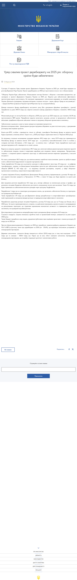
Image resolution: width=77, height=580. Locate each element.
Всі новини (8, 350)
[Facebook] (69, 349)
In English (49, 5)
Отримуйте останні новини (38, 363)
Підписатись (38, 376)
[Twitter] (73, 349)
